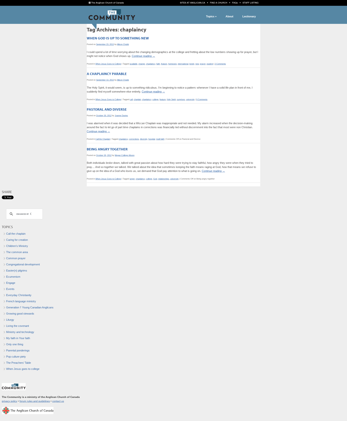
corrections (134, 139)
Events (10, 288)
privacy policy (9, 401)
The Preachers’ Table (18, 362)
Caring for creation (17, 239)
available (133, 64)
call (131, 99)
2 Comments (220, 64)
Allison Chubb (123, 44)
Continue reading (143, 55)
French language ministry (21, 301)
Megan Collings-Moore (124, 155)
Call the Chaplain (102, 139)
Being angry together (107, 149)
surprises (181, 99)
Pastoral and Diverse (107, 109)
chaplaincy (150, 64)
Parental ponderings (18, 350)
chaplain (137, 99)
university (190, 99)
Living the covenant (17, 325)
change (141, 64)
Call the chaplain (15, 233)
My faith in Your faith (18, 338)
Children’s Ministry (17, 245)
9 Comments (201, 99)
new (197, 64)
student (210, 64)
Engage (10, 282)
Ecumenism (13, 276)
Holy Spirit (171, 99)
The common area (17, 252)
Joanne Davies (121, 115)
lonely (191, 64)
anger (132, 179)
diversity (143, 139)
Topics (211, 16)
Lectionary (249, 16)
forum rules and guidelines (35, 401)
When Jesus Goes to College (108, 64)
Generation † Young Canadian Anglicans (29, 307)
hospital (151, 139)
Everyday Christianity (18, 295)
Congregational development (23, 264)
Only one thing (14, 344)
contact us (58, 401)
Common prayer (15, 258)
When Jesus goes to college (22, 368)
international (183, 64)
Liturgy (10, 319)
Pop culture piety (16, 356)
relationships (163, 179)
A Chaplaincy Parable (107, 73)
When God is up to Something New (118, 38)
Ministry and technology (20, 332)
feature (164, 64)
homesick (172, 64)
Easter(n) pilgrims (16, 270)
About (229, 16)
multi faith (160, 139)
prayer (202, 64)
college (155, 99)
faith (158, 64)
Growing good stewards (20, 313)
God (155, 179)
